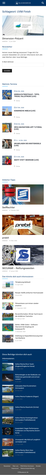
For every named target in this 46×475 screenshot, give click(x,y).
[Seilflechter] (23, 194)
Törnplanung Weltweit (22, 282)
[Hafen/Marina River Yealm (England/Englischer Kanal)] (7, 367)
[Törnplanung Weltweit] (7, 285)
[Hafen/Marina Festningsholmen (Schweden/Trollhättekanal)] (7, 420)
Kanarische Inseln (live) (24, 111)
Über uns (15, 466)
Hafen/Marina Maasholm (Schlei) (27, 407)
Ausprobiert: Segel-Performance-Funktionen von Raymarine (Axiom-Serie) (27, 430)
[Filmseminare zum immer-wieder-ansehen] (7, 306)
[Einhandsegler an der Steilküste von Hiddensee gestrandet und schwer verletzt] (7, 377)
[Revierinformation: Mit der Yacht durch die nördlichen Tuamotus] (7, 317)
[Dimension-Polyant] (23, 26)
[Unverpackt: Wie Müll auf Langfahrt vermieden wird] (7, 442)
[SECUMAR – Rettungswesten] (23, 255)
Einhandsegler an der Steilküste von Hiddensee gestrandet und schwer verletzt (28, 377)
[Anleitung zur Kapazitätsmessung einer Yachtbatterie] (7, 338)
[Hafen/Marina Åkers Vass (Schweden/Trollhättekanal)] (7, 453)
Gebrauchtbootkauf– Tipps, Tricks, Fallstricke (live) (26, 95)
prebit (5, 237)
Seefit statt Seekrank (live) (26, 160)
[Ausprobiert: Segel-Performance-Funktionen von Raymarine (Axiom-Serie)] (7, 431)
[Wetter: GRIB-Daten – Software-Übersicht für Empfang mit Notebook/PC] (7, 327)
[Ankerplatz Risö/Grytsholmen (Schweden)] (7, 388)
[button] (3, 3)
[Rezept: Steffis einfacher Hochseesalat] (7, 295)
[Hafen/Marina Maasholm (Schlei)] (7, 410)
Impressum (15, 468)
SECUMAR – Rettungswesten (18, 268)
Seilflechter (8, 207)
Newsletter (7, 466)
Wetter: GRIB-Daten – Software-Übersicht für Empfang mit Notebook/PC (26, 327)
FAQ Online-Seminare (27, 466)
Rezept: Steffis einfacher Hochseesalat (29, 293)
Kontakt (38, 466)
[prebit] (23, 225)
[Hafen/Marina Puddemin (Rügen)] (7, 399)
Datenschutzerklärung (27, 468)
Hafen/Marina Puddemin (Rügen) (27, 396)
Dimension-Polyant (12, 38)
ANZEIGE (4, 41)
